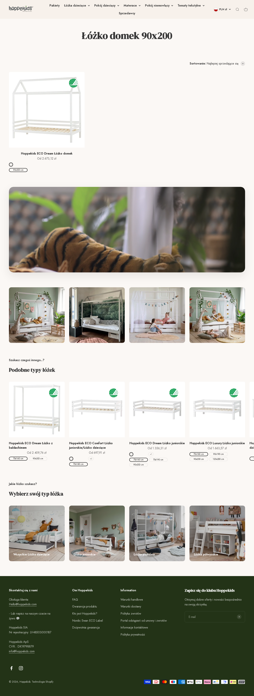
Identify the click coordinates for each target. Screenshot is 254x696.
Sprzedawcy (127, 13)
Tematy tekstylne (189, 5)
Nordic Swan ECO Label (87, 620)
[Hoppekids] (21, 9)
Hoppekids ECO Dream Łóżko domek (47, 153)
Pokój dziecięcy (105, 5)
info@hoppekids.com (22, 651)
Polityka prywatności (132, 634)
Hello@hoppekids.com (23, 604)
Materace (130, 5)
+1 (151, 454)
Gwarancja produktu (84, 606)
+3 (91, 458)
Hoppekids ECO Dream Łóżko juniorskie (157, 443)
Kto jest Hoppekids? (84, 613)
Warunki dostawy (130, 606)
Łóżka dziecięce (75, 5)
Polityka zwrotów (130, 613)
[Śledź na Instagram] (20, 668)
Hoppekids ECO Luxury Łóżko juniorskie (217, 443)
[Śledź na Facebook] (11, 668)
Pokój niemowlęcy (157, 5)
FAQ (75, 599)
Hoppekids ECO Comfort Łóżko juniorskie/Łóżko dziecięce (91, 445)
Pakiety (54, 5)
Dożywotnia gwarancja (86, 627)
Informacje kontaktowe (134, 627)
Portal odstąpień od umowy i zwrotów (143, 620)
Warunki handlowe (131, 599)
